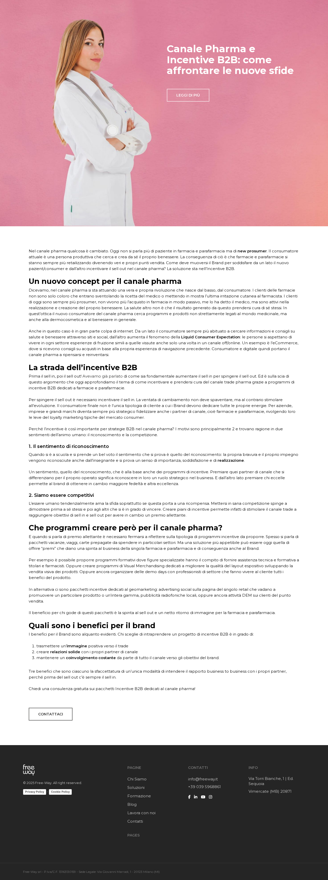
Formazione (139, 795)
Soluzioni (136, 787)
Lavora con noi (141, 812)
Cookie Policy (60, 791)
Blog (132, 804)
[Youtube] (203, 797)
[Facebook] (189, 797)
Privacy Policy (34, 791)
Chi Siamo (137, 779)
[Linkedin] (195, 797)
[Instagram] (210, 797)
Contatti (135, 821)
